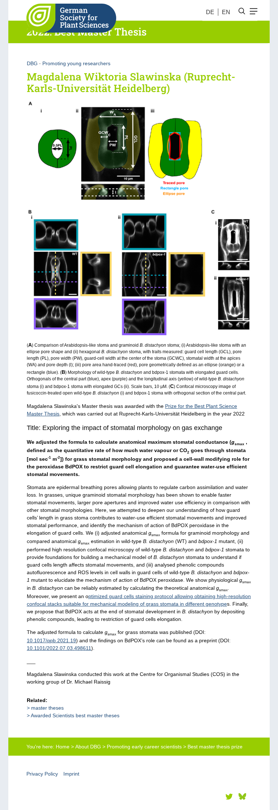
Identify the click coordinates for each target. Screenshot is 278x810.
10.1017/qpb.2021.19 (51, 640)
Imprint (71, 774)
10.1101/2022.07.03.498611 (59, 648)
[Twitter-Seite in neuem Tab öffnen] (229, 796)
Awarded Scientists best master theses (75, 715)
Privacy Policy (42, 774)
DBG (32, 63)
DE (210, 12)
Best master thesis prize (215, 747)
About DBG (88, 747)
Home (63, 747)
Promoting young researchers (76, 63)
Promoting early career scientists (144, 747)
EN (226, 12)
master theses (47, 708)
